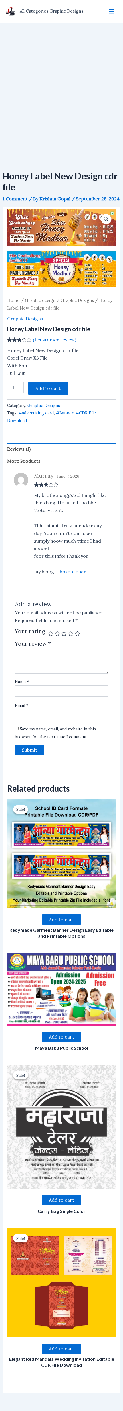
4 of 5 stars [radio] (71, 633)
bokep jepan (73, 571)
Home (13, 300)
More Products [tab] (24, 461)
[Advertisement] (61, 87)
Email (21, 705)
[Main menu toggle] (111, 11)
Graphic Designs (77, 300)
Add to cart (48, 388)
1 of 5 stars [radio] (50, 633)
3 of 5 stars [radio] (64, 633)
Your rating (30, 631)
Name (22, 681)
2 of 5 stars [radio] (57, 633)
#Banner (65, 413)
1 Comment (15, 199)
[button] (106, 219)
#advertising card (36, 413)
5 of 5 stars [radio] (77, 633)
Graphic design (40, 300)
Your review (33, 643)
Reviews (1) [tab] (19, 449)
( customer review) (54, 340)
